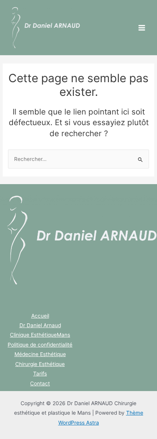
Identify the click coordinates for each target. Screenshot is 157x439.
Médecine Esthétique (40, 354)
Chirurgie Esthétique (40, 364)
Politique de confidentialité (40, 345)
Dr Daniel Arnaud (40, 325)
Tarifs (40, 374)
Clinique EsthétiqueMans (40, 335)
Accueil (40, 316)
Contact (40, 383)
